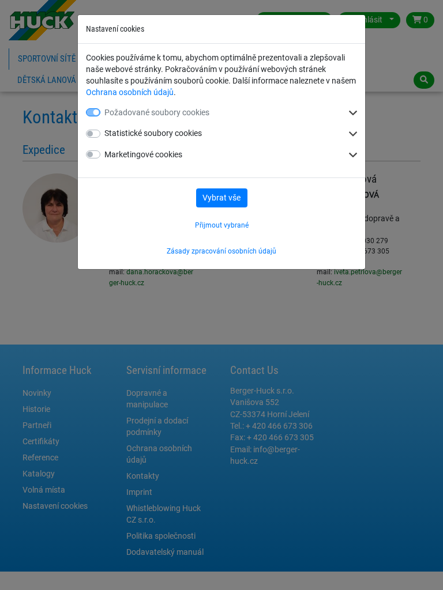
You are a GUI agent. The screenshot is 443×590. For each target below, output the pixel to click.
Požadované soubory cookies (156, 112)
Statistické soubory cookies (153, 133)
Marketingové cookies (143, 154)
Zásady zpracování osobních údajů (221, 251)
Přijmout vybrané (222, 225)
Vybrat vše (221, 197)
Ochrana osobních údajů (130, 92)
